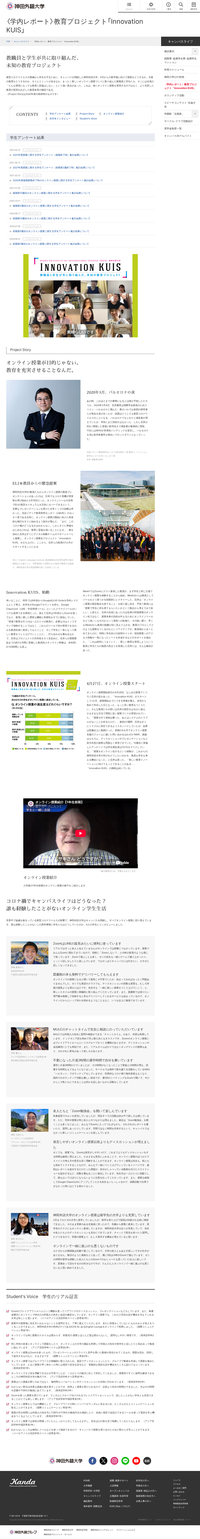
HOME (86, 1480)
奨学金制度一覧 (173, 128)
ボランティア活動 (174, 95)
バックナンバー (179, 1499)
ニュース (177, 1480)
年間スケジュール (174, 69)
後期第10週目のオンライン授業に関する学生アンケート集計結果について (51, 192)
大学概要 (87, 1485)
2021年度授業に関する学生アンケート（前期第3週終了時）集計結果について (54, 167)
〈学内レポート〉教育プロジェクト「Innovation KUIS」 (180, 86)
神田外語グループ (51, 1530)
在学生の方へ (142, 1480)
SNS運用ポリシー (145, 1520)
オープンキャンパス (119, 1490)
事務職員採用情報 (180, 1503)
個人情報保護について (182, 1520)
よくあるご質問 (179, 1488)
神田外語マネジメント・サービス (58, 1534)
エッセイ (177, 1496)
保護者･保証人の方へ (146, 1490)
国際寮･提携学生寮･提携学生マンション (180, 60)
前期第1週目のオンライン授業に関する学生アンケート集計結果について (51, 243)
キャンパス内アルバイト (178, 135)
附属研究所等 (116, 1501)
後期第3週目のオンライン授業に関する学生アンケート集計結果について (51, 205)
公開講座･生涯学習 (119, 1496)
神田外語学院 (82, 1530)
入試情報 (114, 1485)
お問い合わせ (178, 1492)
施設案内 (169, 51)
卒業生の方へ (142, 1485)
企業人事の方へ (143, 1501)
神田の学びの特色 (174, 76)
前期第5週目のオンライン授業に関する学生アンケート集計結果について (51, 231)
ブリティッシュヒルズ (125, 1530)
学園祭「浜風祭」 (174, 113)
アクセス (177, 1484)
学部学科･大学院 (91, 1490)
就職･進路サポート (119, 1480)
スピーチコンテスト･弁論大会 (179, 104)
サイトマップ (178, 1507)
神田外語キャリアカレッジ (102, 1530)
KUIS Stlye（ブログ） (120, 1506)
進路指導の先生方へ (146, 1496)
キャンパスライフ (21, 41)
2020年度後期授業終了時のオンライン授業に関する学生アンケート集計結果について (58, 180)
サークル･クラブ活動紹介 (178, 121)
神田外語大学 (67, 1530)
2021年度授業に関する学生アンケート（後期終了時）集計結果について (50, 154)
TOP (8, 41)
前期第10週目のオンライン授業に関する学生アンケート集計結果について (51, 218)
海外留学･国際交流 (92, 1506)
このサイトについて (162, 1520)
